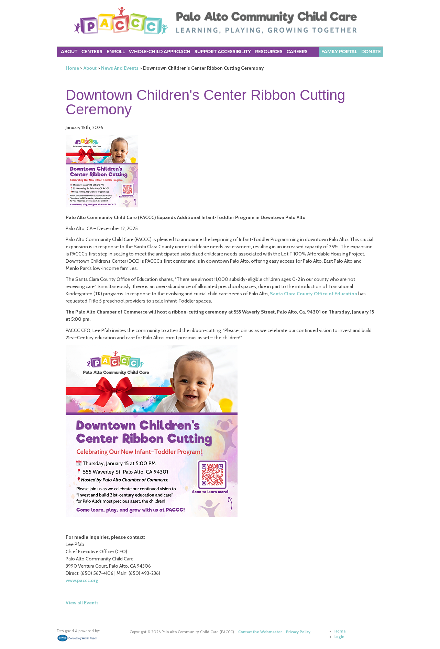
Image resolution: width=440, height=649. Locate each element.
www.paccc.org (82, 580)
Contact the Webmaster (260, 631)
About (90, 68)
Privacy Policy (298, 631)
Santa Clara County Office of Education (313, 294)
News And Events (120, 68)
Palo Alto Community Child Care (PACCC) (220, 20)
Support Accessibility (223, 51)
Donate (371, 51)
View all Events (82, 603)
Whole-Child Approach (159, 51)
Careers (297, 51)
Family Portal (339, 51)
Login (339, 636)
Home (72, 68)
